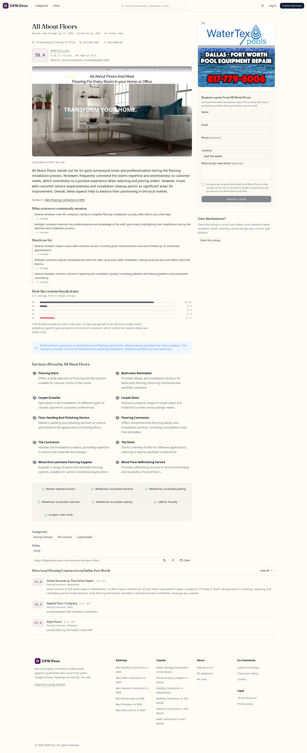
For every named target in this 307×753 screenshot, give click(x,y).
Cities (56, 5)
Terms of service (247, 698)
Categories (41, 5)
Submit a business (248, 667)
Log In (272, 5)
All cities (202, 679)
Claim (186, 560)
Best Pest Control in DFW (130, 710)
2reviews (43, 254)
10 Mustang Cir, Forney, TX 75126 (55, 42)
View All (265, 570)
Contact (241, 679)
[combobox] (236, 156)
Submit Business (292, 5)
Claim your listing (247, 673)
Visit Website (115, 42)
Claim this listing (210, 240)
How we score (205, 667)
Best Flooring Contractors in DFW (65, 200)
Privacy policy (245, 703)
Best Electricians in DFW (130, 698)
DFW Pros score (60, 50)
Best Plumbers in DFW (129, 704)
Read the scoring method (50, 684)
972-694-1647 (91, 42)
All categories (205, 673)
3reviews (43, 218)
